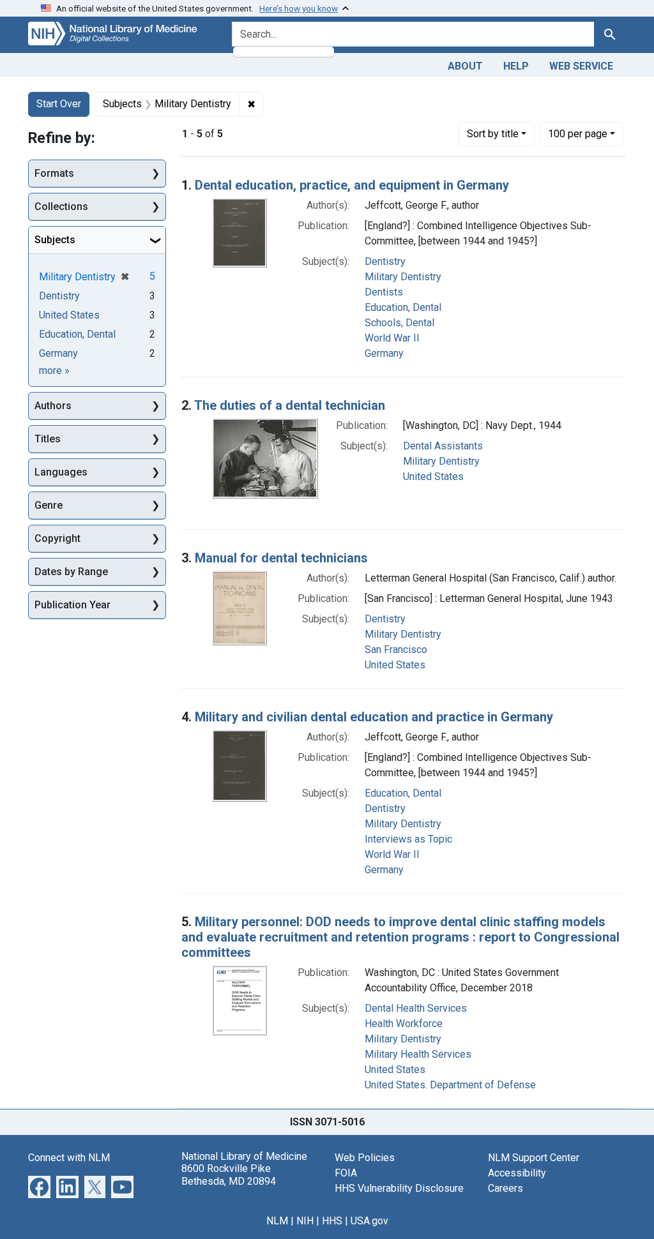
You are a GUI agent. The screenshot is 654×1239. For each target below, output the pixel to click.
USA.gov (369, 1221)
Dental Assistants (443, 446)
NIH (305, 1221)
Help (516, 66)
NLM (277, 1221)
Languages (60, 472)
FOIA (346, 1173)
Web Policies (365, 1158)
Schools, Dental (399, 323)
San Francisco (396, 649)
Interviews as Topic (408, 839)
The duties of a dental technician (289, 405)
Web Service (581, 66)
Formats (54, 173)
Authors (53, 406)
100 (577, 133)
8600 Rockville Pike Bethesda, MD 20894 (228, 1174)
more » (54, 370)
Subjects (54, 240)
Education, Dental (403, 307)
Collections (61, 206)
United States (433, 476)
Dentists (384, 292)
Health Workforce (404, 1023)
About (465, 66)
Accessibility (517, 1173)
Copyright (57, 538)
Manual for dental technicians (281, 558)
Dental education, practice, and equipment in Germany (352, 185)
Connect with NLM (69, 1158)
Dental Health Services (416, 1008)
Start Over (58, 104)
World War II (392, 338)
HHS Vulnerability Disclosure (399, 1188)
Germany (384, 353)
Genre (48, 505)
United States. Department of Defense (450, 1085)
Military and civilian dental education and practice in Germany (374, 717)
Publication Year (72, 605)
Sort (493, 134)
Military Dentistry (403, 277)
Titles (47, 439)
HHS (332, 1221)
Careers (505, 1188)
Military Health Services (418, 1054)
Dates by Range (71, 572)
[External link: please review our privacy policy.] (39, 1186)
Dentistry (385, 261)
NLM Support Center (533, 1158)
